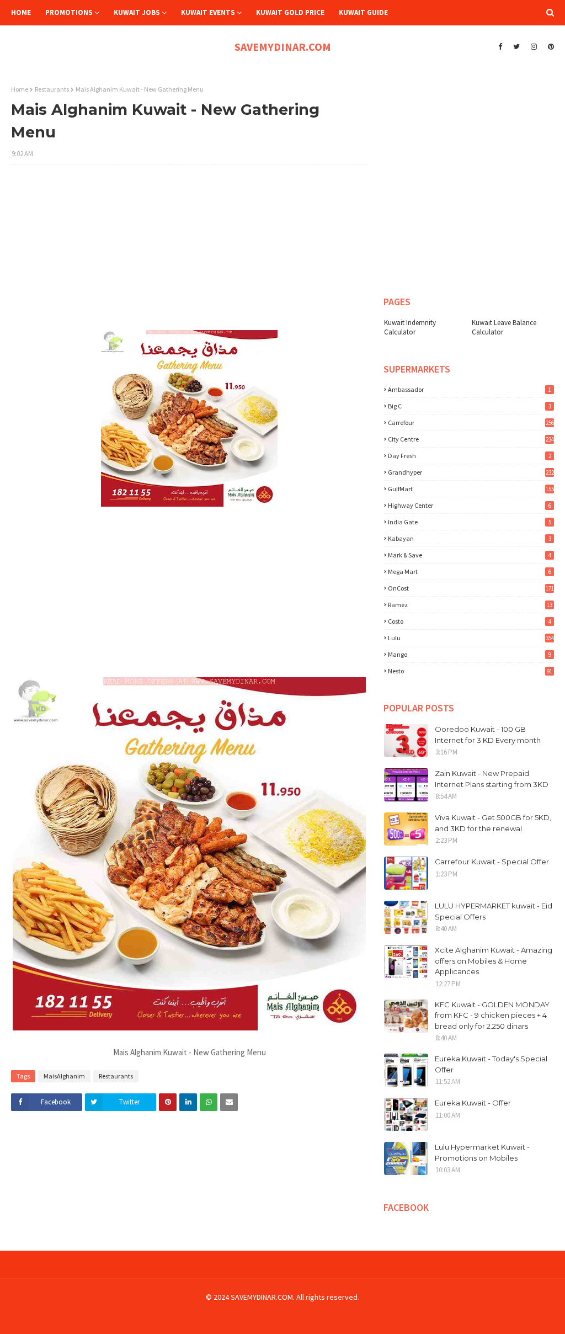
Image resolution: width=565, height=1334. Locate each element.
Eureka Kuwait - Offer (473, 1102)
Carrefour (471, 422)
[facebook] (500, 47)
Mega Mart (469, 571)
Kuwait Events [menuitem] (208, 12)
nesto (470, 671)
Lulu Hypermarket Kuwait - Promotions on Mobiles (482, 1152)
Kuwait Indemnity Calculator (410, 327)
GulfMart (471, 489)
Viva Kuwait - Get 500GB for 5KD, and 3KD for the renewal (493, 823)
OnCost (471, 588)
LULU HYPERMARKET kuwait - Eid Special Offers (493, 911)
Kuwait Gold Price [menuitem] (290, 12)
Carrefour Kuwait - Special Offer (492, 861)
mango (469, 654)
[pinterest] (549, 47)
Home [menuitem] (21, 12)
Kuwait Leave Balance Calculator (504, 327)
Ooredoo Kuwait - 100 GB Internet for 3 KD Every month (488, 735)
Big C (469, 406)
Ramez (470, 604)
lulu (471, 638)
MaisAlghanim (64, 1076)
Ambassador (469, 389)
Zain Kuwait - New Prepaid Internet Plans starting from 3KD (491, 779)
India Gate (469, 522)
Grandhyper (471, 472)
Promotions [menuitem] (69, 12)
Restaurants (52, 89)
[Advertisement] (189, 253)
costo (469, 621)
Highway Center (469, 505)
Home (19, 89)
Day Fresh (469, 455)
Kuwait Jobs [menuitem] (137, 12)
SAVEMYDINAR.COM (282, 47)
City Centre (471, 439)
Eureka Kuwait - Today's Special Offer (491, 1064)
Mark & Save (469, 555)
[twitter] (516, 47)
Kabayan (469, 538)
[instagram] (534, 47)
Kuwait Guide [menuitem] (363, 12)
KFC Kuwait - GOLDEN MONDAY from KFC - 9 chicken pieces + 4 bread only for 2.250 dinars (492, 1015)
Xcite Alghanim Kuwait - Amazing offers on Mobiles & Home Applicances (493, 960)
